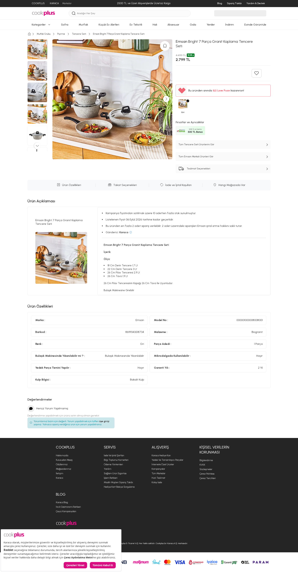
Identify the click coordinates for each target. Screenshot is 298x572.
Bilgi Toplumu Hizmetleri (116, 459)
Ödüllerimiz (62, 464)
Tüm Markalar (158, 473)
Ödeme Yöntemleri (113, 464)
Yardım (107, 468)
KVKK (202, 464)
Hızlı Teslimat (158, 477)
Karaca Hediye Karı (161, 455)
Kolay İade (157, 482)
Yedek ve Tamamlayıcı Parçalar (167, 459)
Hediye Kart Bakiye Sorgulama (119, 486)
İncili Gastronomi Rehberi (68, 506)
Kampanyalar (158, 468)
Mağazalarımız (63, 468)
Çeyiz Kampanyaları (66, 511)
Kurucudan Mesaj (64, 459)
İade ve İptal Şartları (114, 455)
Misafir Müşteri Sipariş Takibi (118, 482)
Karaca (59, 477)
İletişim (59, 473)
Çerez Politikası (207, 473)
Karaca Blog (62, 502)
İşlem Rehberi (110, 477)
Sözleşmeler (206, 469)
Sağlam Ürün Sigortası (115, 473)
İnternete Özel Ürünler (163, 464)
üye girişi (104, 421)
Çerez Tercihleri (208, 478)
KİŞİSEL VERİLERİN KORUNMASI (214, 450)
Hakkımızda (62, 455)
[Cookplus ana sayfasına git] (66, 523)
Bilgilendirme (206, 460)
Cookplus (65, 447)
